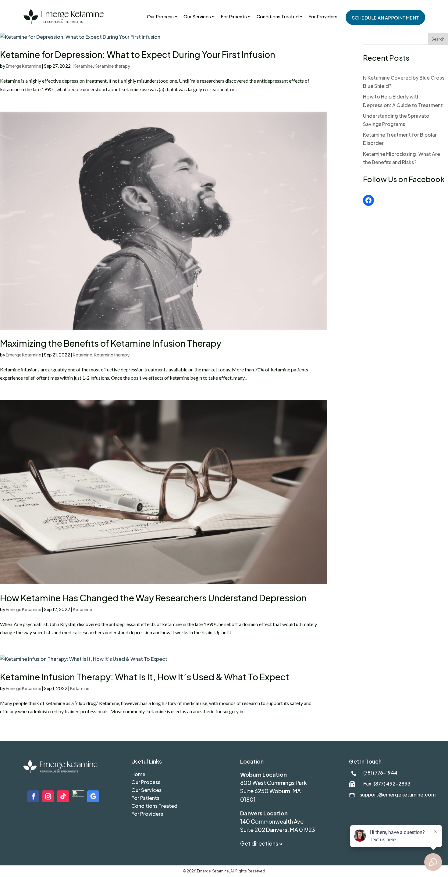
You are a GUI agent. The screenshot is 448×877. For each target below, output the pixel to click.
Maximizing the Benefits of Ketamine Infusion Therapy (110, 343)
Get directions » (261, 843)
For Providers (322, 16)
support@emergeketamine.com (398, 794)
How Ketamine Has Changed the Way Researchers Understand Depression (153, 597)
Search (438, 38)
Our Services (146, 790)
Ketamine (83, 66)
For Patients (234, 16)
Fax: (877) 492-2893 (387, 783)
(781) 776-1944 (380, 772)
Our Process (160, 16)
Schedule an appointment (385, 17)
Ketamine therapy (112, 66)
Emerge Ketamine (23, 66)
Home (138, 774)
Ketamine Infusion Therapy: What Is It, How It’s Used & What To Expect (144, 676)
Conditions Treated (278, 16)
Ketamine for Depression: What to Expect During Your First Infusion (137, 54)
